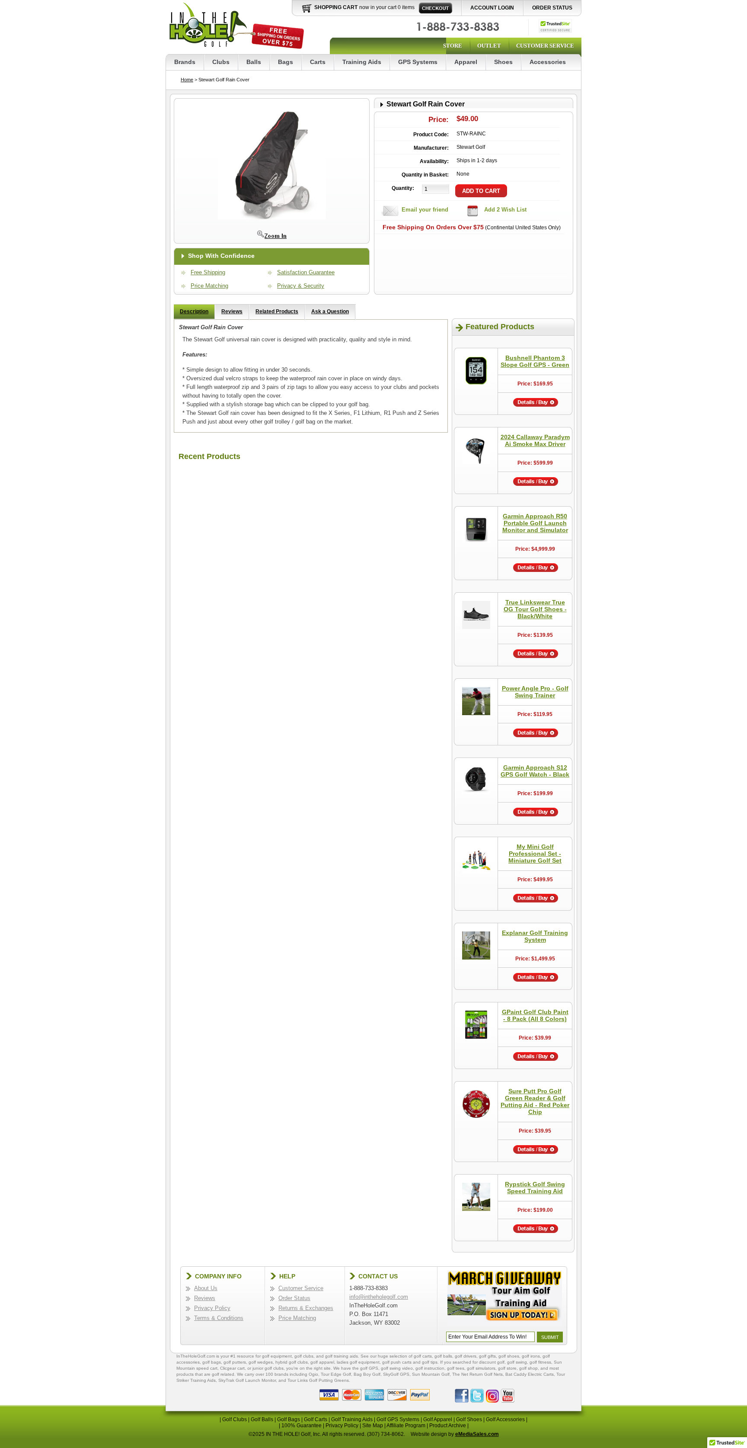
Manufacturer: (431, 148)
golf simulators (481, 1368)
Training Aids (361, 61)
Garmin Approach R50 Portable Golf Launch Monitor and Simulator (535, 523)
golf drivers (465, 1356)
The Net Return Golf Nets (477, 1374)
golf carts (423, 1356)
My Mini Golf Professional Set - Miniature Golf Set (535, 853)
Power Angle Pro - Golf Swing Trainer (535, 692)
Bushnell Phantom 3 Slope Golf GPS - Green (535, 361)
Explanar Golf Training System (535, 936)
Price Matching (209, 286)
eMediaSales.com (477, 1434)
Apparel (465, 61)
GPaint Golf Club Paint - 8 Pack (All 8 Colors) (535, 1015)
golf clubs (303, 1356)
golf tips (429, 1362)
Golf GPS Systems (398, 1419)
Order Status (552, 8)
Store (452, 45)
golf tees (455, 1368)
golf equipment (277, 1356)
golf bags (211, 1362)
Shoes (503, 61)
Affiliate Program (405, 1425)
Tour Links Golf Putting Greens (318, 1380)
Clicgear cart (232, 1368)
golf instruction (429, 1368)
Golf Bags (288, 1419)
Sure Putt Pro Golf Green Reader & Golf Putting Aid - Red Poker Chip (535, 1101)
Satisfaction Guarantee (306, 272)
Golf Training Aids (352, 1419)
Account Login (492, 8)
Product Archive (447, 1425)
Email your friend (425, 209)
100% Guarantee (301, 1425)
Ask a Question (330, 311)
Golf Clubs (234, 1419)
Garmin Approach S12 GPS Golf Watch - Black (535, 771)
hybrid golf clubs (291, 1362)
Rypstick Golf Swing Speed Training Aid (535, 1187)
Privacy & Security (300, 286)
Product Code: (431, 135)
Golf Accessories (505, 1419)
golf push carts (397, 1362)
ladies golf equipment (358, 1362)
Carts (318, 61)
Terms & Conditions (218, 1318)
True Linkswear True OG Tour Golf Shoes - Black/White (535, 609)
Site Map (372, 1425)
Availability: (434, 161)
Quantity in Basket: (425, 175)
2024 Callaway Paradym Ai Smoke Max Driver (535, 440)
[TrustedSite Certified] (555, 26)
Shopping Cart (336, 7)
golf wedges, (262, 1362)
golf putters (234, 1362)
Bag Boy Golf (367, 1374)
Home (187, 79)
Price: (438, 120)
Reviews (232, 311)
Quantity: (403, 188)
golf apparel (322, 1362)
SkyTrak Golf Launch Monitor (247, 1380)
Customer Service (545, 45)
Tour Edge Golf (336, 1374)
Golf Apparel (437, 1419)
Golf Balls (262, 1419)
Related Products (276, 311)
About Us (205, 1288)
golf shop (528, 1368)
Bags (285, 61)
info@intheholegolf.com (378, 1297)
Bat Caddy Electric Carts (529, 1374)
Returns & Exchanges (305, 1308)
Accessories (548, 61)
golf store (507, 1368)
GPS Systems (417, 61)
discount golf (491, 1362)
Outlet (489, 45)
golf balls (443, 1356)
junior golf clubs (268, 1368)
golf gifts (487, 1356)
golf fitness (540, 1362)
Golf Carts (315, 1419)
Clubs (221, 61)
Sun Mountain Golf (431, 1374)
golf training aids (341, 1356)
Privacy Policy (212, 1308)
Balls (253, 61)
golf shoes (508, 1356)
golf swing (517, 1362)
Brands (184, 61)
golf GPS (369, 1368)
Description (194, 311)
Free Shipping (208, 272)
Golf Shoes (469, 1419)
